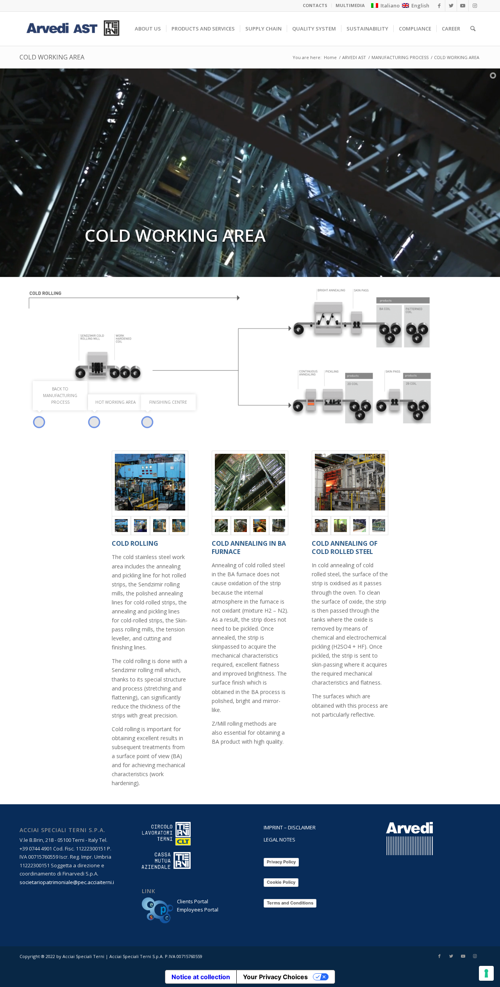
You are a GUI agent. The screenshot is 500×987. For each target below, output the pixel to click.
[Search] (472, 28)
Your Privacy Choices (275, 977)
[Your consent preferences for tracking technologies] (486, 973)
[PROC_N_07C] (178, 525)
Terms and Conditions (290, 903)
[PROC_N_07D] (140, 525)
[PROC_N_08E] (240, 525)
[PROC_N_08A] (250, 483)
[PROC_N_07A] (150, 483)
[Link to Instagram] (474, 956)
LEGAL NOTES (279, 839)
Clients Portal (192, 901)
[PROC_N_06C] (340, 525)
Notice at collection (200, 977)
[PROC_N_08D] (259, 525)
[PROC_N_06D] (378, 525)
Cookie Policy (281, 882)
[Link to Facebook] (439, 956)
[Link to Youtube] (463, 956)
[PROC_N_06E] (359, 525)
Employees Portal (197, 909)
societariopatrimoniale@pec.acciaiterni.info (71, 882)
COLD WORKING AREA (52, 57)
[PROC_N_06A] (350, 483)
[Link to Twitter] (451, 956)
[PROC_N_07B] (159, 525)
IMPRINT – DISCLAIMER (290, 827)
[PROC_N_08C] (278, 525)
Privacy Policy (281, 862)
